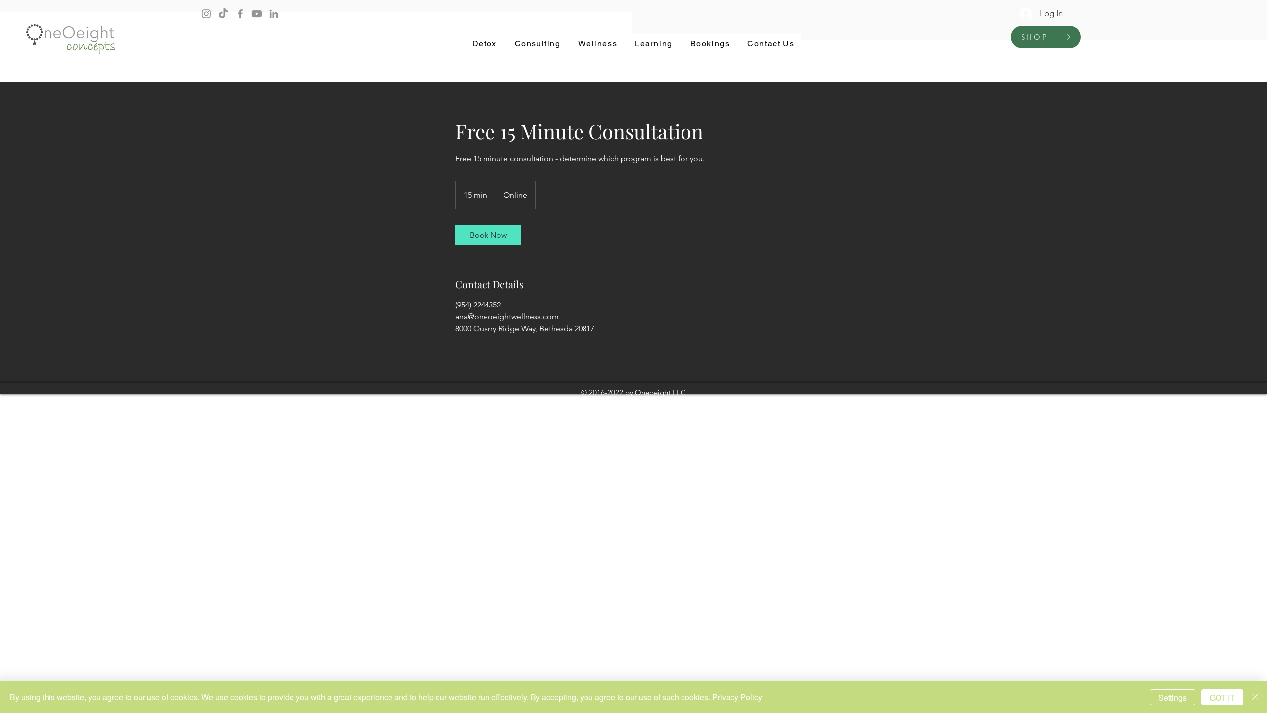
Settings (1172, 697)
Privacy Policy (737, 697)
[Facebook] (240, 14)
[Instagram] (206, 14)
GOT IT (1222, 697)
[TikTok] (223, 14)
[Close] (1255, 697)
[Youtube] (257, 14)
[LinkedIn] (274, 14)
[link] (488, 235)
